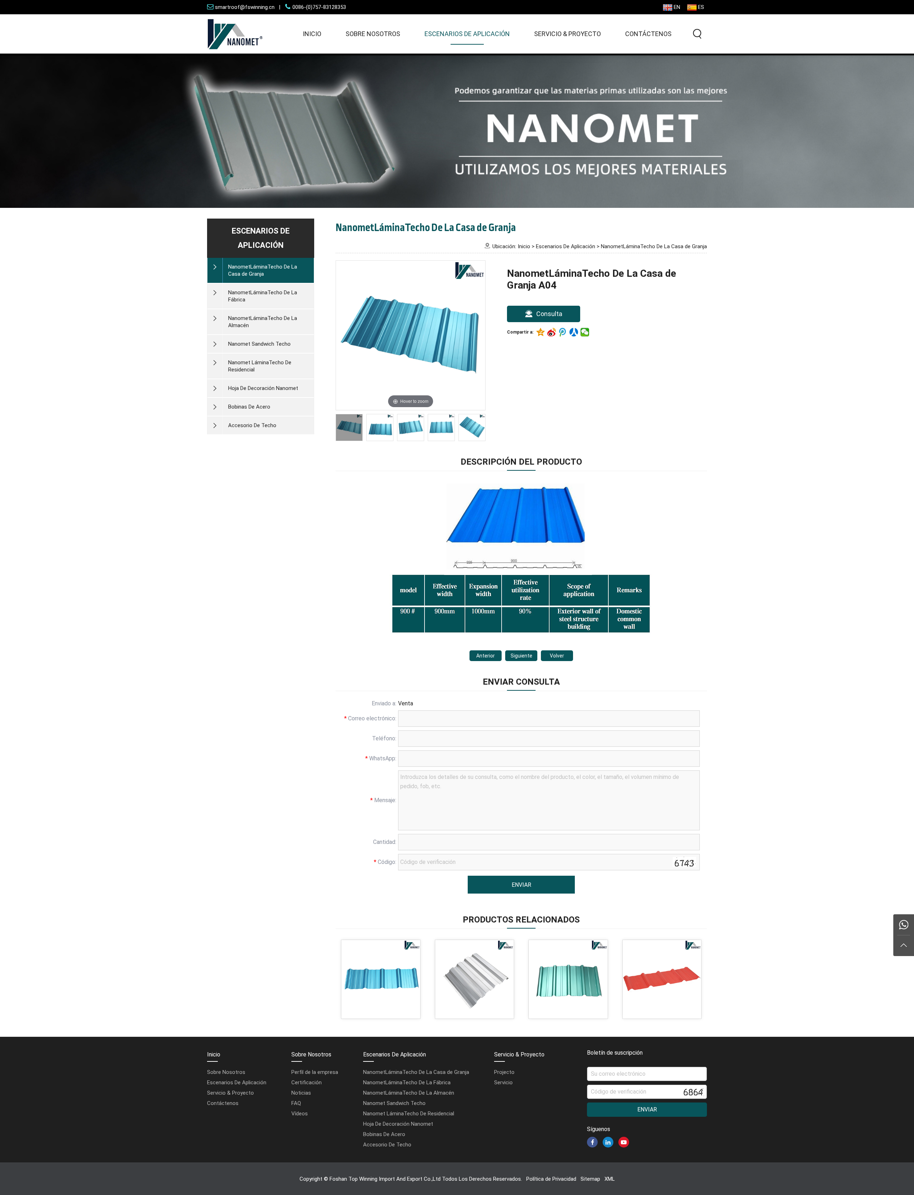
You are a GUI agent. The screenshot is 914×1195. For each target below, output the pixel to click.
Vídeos (299, 1113)
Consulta (548, 314)
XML (609, 1179)
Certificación (306, 1082)
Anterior (485, 656)
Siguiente (521, 656)
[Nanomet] (235, 51)
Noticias (301, 1093)
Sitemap (590, 1179)
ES (701, 7)
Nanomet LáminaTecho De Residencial (408, 1113)
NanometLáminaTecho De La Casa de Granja (654, 246)
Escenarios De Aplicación (467, 34)
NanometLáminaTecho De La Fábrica (407, 1082)
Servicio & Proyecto (567, 34)
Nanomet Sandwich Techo (394, 1103)
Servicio (503, 1082)
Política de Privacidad (551, 1179)
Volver (557, 656)
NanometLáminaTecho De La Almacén (408, 1093)
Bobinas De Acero (384, 1134)
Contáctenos (648, 34)
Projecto (504, 1072)
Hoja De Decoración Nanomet (398, 1124)
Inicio (312, 34)
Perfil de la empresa (314, 1072)
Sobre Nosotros (373, 34)
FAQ (296, 1103)
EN (677, 7)
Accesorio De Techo (387, 1144)
